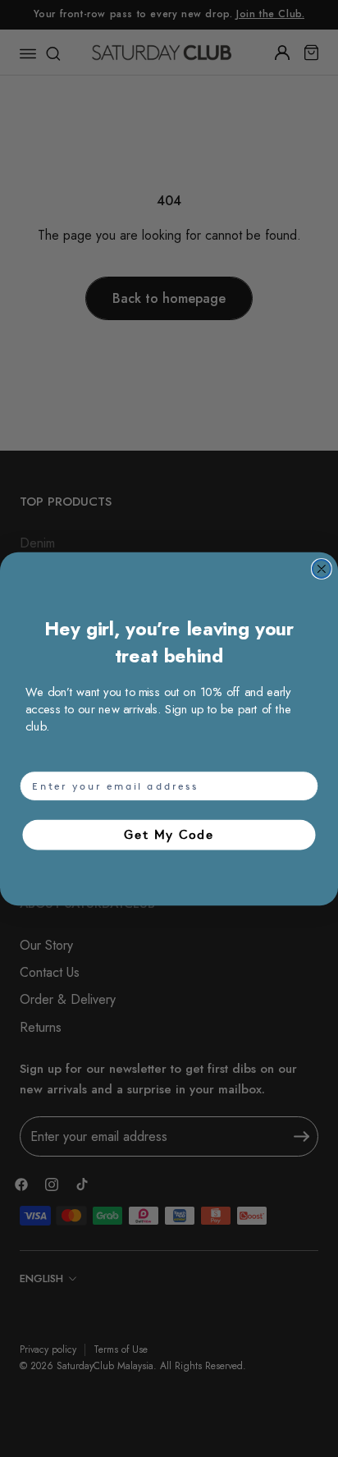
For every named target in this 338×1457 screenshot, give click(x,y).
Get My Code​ (169, 834)
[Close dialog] (322, 569)
